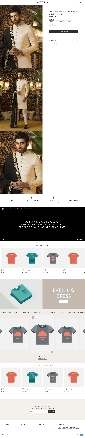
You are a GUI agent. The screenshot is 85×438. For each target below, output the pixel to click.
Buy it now (64, 35)
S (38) (56, 21)
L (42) (65, 21)
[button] (2, 2)
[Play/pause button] (33, 317)
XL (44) (69, 21)
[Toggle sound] (52, 352)
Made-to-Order (52, 24)
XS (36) (51, 21)
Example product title (5, 270)
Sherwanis (6, 397)
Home (3, 397)
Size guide (51, 26)
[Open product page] (11, 258)
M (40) (61, 21)
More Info (80, 428)
